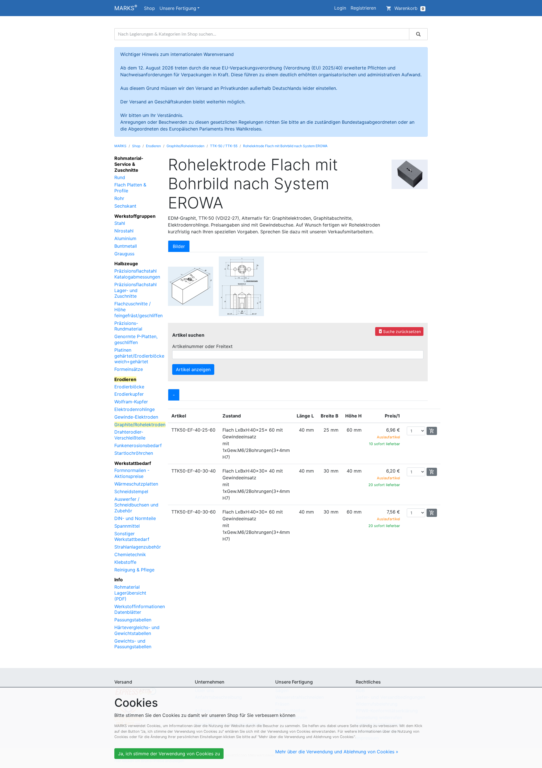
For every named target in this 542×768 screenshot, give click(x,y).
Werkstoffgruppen (135, 216)
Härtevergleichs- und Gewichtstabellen (136, 630)
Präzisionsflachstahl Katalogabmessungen (137, 274)
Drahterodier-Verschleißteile (129, 435)
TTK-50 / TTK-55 (223, 146)
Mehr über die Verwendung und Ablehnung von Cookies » (336, 751)
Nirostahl (124, 231)
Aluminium (125, 238)
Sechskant (125, 206)
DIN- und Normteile (135, 518)
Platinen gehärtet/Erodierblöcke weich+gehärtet (139, 356)
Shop (149, 8)
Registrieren (363, 8)
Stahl (119, 223)
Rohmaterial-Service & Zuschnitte (128, 164)
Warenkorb (405, 8)
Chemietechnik (130, 554)
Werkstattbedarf (132, 463)
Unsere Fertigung (177, 8)
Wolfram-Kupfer (131, 401)
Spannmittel (127, 526)
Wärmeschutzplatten (136, 484)
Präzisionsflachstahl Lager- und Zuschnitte (135, 290)
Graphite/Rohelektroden (185, 146)
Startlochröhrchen (133, 453)
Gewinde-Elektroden (136, 417)
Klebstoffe (125, 562)
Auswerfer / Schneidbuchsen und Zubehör (136, 505)
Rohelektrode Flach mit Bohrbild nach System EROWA (285, 146)
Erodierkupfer (129, 394)
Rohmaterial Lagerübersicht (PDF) (130, 593)
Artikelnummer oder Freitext (202, 346)
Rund (119, 177)
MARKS (125, 8)
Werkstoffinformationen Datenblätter (139, 609)
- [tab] (174, 395)
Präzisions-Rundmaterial (128, 326)
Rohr (119, 198)
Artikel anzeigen (193, 369)
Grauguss (124, 253)
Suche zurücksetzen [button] (399, 331)
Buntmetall (125, 246)
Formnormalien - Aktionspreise (131, 473)
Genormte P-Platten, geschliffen (136, 339)
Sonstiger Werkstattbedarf (131, 536)
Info (118, 579)
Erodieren (153, 146)
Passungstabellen (132, 620)
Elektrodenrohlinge (134, 409)
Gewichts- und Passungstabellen (132, 644)
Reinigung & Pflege (134, 570)
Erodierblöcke (129, 387)
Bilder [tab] (179, 246)
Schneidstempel (131, 491)
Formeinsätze (128, 369)
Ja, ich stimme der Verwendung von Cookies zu (169, 753)
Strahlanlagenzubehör (137, 547)
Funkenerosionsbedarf (138, 445)
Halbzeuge (126, 263)
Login (340, 8)
